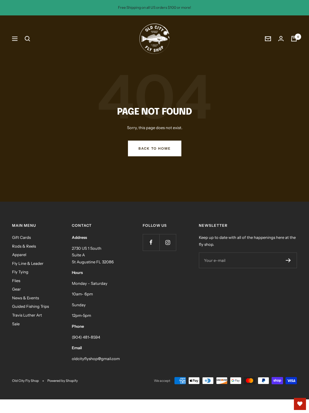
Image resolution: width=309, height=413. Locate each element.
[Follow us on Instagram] (167, 242)
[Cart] (294, 38)
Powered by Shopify (62, 381)
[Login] (281, 38)
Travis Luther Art (27, 315)
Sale (16, 323)
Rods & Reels (24, 246)
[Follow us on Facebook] (151, 242)
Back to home (155, 148)
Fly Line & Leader (27, 263)
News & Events (25, 297)
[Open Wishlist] (300, 404)
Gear (16, 289)
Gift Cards (21, 237)
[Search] (27, 38)
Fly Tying (20, 271)
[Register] (288, 260)
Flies (16, 280)
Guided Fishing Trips (30, 306)
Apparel (19, 254)
